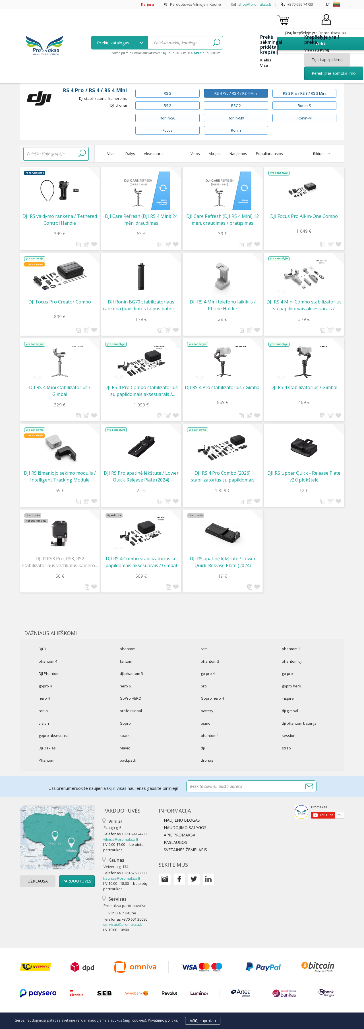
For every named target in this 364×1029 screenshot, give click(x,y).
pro (204, 686)
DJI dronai (118, 105)
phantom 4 (48, 661)
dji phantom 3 (131, 673)
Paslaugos (175, 842)
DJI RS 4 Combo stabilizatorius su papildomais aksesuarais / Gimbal (141, 562)
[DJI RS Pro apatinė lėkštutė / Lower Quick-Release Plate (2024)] (141, 447)
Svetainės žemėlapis (185, 849)
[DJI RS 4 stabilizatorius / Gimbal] (304, 362)
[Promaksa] (44, 46)
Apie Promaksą (179, 835)
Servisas (125, 906)
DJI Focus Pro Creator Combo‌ (59, 302)
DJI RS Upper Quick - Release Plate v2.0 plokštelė (303, 476)
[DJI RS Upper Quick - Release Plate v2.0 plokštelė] (304, 447)
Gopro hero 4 (212, 698)
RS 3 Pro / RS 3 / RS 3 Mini (304, 93)
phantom (127, 648)
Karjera (147, 4)
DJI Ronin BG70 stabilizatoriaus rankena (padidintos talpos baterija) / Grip (141, 305)
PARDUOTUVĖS (76, 881)
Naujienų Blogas (182, 820)
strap (286, 748)
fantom (126, 661)
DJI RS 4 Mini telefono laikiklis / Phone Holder (223, 305)
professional (131, 710)
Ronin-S (304, 105)
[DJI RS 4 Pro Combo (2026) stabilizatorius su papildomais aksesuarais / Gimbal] (222, 447)
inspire (288, 698)
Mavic (125, 748)
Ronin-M (304, 118)
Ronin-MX (236, 118)
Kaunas (116, 863)
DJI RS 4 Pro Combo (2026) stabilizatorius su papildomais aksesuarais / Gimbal (223, 476)
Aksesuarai (154, 153)
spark (125, 735)
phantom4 (209, 735)
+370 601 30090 (134, 919)
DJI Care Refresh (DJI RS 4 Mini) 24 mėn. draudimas (141, 219)
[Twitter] (194, 879)
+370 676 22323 (134, 872)
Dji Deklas (47, 748)
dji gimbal (290, 710)
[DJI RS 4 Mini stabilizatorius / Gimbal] (59, 362)
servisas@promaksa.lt (122, 924)
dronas (207, 760)
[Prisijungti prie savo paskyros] (326, 25)
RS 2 (167, 105)
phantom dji (292, 661)
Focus (168, 130)
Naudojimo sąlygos (185, 827)
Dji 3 (42, 648)
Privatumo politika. (163, 1020)
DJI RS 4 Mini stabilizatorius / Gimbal (59, 390)
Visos (112, 153)
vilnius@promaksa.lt (120, 839)
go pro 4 (208, 673)
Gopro (125, 723)
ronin (43, 710)
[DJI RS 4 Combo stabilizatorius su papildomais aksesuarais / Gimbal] (141, 533)
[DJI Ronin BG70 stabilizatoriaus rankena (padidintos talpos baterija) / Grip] (141, 276)
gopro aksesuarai (54, 735)
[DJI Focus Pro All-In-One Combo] (304, 191)
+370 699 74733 (300, 4)
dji (203, 748)
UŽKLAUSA (38, 881)
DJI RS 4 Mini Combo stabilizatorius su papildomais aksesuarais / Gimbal (304, 305)
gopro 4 (45, 686)
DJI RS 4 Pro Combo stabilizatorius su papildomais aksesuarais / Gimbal (141, 391)
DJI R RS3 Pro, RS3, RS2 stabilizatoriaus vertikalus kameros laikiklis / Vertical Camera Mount (59, 562)
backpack (128, 760)
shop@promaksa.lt (254, 4)
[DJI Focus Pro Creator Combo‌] (59, 276)
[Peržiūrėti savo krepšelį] (284, 20)
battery (207, 710)
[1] (216, 42)
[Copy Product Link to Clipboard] (78, 244)
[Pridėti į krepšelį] (86, 244)
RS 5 (167, 93)
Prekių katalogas (114, 43)
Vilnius (113, 824)
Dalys (130, 153)
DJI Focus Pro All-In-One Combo (304, 216)
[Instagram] (165, 879)
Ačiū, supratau (203, 1020)
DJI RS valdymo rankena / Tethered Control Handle (59, 219)
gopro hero (291, 686)
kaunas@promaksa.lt (121, 878)
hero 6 (125, 686)
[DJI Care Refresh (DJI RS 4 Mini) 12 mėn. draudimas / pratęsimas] (222, 191)
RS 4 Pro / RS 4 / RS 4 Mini (236, 93)
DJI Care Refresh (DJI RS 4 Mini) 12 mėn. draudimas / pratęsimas (222, 219)
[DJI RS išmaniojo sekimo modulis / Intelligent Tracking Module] (59, 447)
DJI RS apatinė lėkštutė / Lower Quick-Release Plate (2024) (223, 562)
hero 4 (44, 698)
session (288, 735)
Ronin (236, 130)
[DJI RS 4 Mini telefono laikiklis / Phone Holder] (222, 276)
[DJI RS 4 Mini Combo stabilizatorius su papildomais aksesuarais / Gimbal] (304, 276)
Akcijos (215, 153)
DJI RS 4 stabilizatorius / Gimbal (303, 387)
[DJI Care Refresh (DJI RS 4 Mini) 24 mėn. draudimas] (141, 191)
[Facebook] (179, 879)
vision (44, 723)
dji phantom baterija (299, 723)
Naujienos (238, 153)
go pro (287, 673)
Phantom (46, 760)
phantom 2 (291, 648)
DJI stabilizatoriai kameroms (103, 98)
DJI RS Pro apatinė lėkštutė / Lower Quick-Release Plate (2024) (141, 476)
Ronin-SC (167, 118)
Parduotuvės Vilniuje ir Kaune (195, 4)
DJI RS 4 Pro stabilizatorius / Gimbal (222, 387)
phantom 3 (210, 661)
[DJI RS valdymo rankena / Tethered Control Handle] (59, 191)
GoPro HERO (130, 698)
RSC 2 (236, 105)
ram (204, 648)
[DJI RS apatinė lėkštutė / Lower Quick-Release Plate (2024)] (222, 533)
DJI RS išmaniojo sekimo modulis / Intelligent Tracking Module (60, 476)
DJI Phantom (49, 673)
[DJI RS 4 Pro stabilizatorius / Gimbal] (222, 362)
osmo (205, 723)
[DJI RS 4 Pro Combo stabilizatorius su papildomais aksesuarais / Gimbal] (141, 362)
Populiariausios (269, 153)
